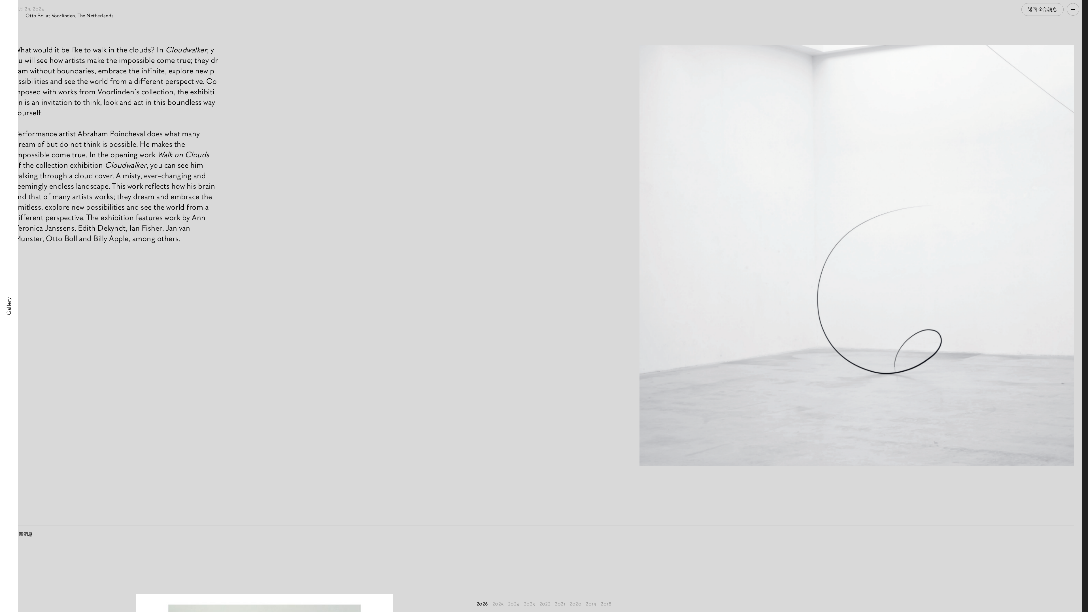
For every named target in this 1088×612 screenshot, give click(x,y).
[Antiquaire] (1085, 306)
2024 (514, 604)
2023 (529, 604)
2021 (560, 604)
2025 (498, 604)
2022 (545, 604)
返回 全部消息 (1042, 9)
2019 (591, 604)
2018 (606, 604)
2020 (575, 604)
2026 (482, 604)
